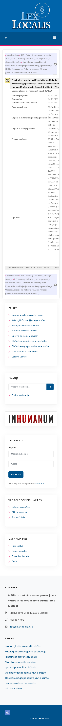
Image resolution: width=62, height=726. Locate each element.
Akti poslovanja (19, 512)
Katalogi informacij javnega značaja (28, 320)
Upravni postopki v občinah (25, 336)
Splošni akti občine (21, 507)
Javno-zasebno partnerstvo (25, 351)
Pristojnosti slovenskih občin (26, 325)
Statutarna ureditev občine (24, 330)
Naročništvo (17, 546)
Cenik (14, 561)
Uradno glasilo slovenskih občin (27, 315)
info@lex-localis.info (21, 626)
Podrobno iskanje (20, 395)
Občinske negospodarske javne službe (30, 346)
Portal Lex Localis (20, 556)
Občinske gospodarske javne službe (29, 341)
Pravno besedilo (44, 267)
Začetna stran (13, 55)
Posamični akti (18, 517)
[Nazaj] (55, 64)
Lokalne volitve (19, 356)
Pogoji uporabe (19, 551)
